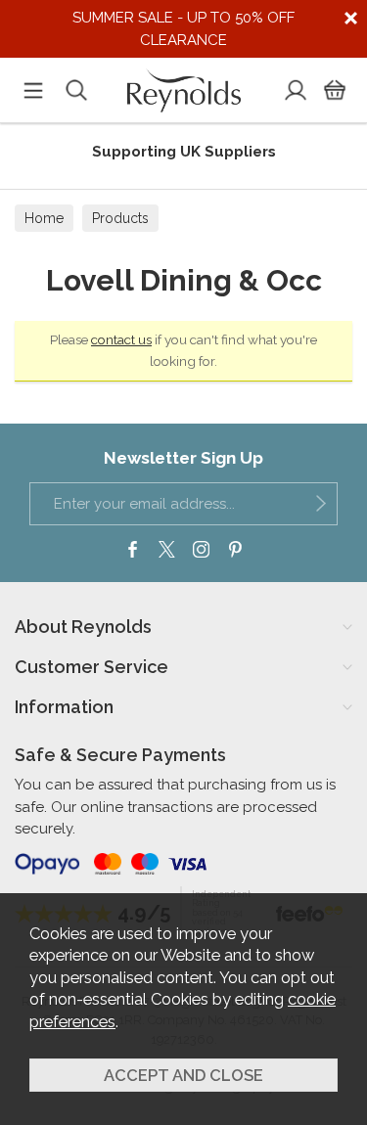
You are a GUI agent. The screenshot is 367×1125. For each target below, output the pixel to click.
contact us (121, 339)
